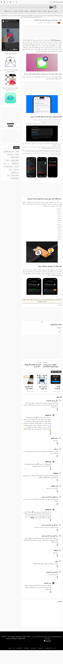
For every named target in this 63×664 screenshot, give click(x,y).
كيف (59, 22)
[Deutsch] (38, 15)
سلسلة (9, 163)
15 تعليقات (39, 22)
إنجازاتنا (39, 11)
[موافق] (57, 408)
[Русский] (40, 17)
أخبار (17, 151)
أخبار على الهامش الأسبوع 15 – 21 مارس (33, 365)
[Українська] (29, 17)
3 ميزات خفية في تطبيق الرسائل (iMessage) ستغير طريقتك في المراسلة (42, 388)
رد (57, 411)
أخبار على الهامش (9, 151)
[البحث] (11, 11)
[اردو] (26, 17)
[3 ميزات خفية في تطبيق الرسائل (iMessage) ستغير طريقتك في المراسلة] (42, 379)
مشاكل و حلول (15, 175)
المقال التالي (39, 362)
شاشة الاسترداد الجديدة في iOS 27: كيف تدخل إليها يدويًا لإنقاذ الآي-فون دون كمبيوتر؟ (56, 388)
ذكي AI (58, 384)
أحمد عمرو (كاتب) (52, 22)
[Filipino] (45, 15)
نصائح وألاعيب (15, 178)
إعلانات (17, 154)
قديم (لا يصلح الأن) (8, 166)
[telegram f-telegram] (10, 2)
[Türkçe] (33, 17)
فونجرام (17, 166)
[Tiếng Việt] (23, 17)
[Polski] (6, 15)
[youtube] (4, 2)
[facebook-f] (16, 2)
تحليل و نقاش (15, 160)
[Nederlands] (52, 15)
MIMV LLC (4, 636)
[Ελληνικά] (35, 15)
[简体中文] (57, 15)
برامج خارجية (10, 154)
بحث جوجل (50, 11)
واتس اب (44, 11)
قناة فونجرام (16, 169)
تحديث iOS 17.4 (55, 40)
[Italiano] (22, 15)
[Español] (36, 17)
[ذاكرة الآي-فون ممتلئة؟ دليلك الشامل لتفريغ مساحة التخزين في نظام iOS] (28, 379)
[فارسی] (9, 15)
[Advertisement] (42, 32)
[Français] (42, 15)
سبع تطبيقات (15, 163)
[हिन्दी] (31, 15)
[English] (48, 15)
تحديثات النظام (15, 157)
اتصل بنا (15, 11)
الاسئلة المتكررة (32, 11)
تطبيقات (7, 160)
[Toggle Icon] (5, 11)
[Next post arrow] (22, 365)
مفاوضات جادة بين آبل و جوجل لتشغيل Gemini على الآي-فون (50, 366)
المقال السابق (45, 362)
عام (5, 163)
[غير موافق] (57, 410)
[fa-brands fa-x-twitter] (13, 2)
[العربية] (60, 15)
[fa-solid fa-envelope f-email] (1, 2)
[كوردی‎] (12, 15)
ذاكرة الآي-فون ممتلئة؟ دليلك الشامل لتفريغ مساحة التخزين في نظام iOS (29, 388)
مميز (8, 175)
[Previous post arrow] (61, 365)
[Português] (3, 15)
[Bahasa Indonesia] (27, 15)
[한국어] (15, 15)
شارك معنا (21, 11)
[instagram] (7, 2)
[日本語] (19, 15)
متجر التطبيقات (15, 172)
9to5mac (42, 321)
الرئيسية (55, 11)
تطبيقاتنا (26, 11)
